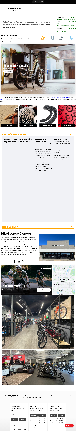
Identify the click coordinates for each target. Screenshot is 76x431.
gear (1, 99)
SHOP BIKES (68, 125)
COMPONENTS (28, 125)
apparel (68, 97)
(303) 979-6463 (72, 21)
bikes (53, 97)
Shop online (23, 24)
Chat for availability (8, 71)
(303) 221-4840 (72, 17)
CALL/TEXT (14, 419)
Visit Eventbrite (43, 290)
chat (20, 41)
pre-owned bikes (60, 97)
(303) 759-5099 (71, 28)
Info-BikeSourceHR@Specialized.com (66, 19)
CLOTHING (9, 125)
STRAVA (64, 279)
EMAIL (22, 419)
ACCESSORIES (47, 125)
